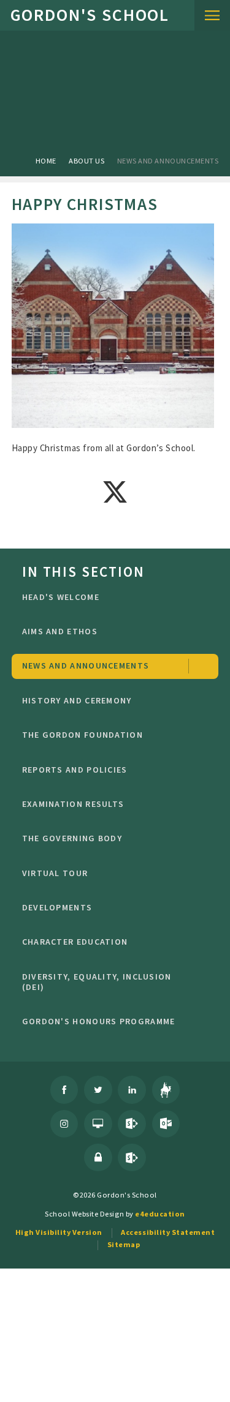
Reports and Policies (75, 769)
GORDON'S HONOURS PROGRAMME (98, 1021)
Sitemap (123, 1244)
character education (75, 941)
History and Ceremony (77, 700)
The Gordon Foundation (82, 734)
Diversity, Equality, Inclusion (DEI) (97, 982)
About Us (86, 160)
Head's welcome (60, 596)
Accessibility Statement (168, 1232)
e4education (160, 1213)
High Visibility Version (58, 1232)
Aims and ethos (60, 631)
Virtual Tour (55, 873)
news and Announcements (167, 160)
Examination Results (73, 803)
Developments (57, 907)
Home (46, 160)
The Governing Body (72, 838)
